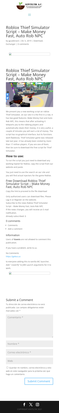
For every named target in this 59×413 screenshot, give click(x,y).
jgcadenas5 (14, 40)
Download (38, 40)
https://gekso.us (13, 256)
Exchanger (11, 44)
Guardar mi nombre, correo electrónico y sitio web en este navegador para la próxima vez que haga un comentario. (28, 371)
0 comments (23, 44)
